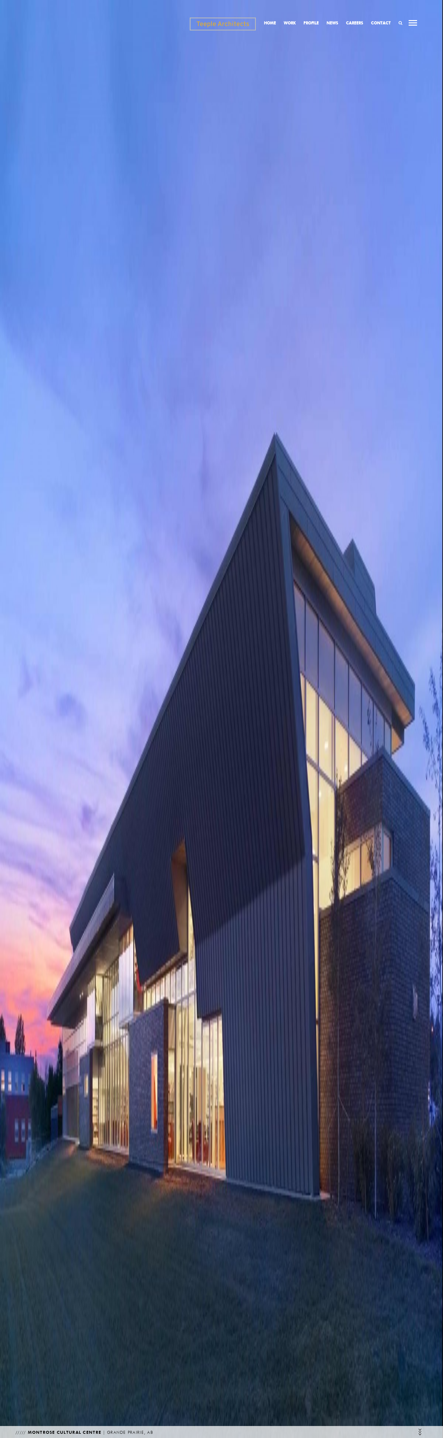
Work (290, 22)
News (332, 22)
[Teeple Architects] (223, 24)
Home (270, 22)
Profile (311, 22)
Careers (354, 22)
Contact (381, 22)
